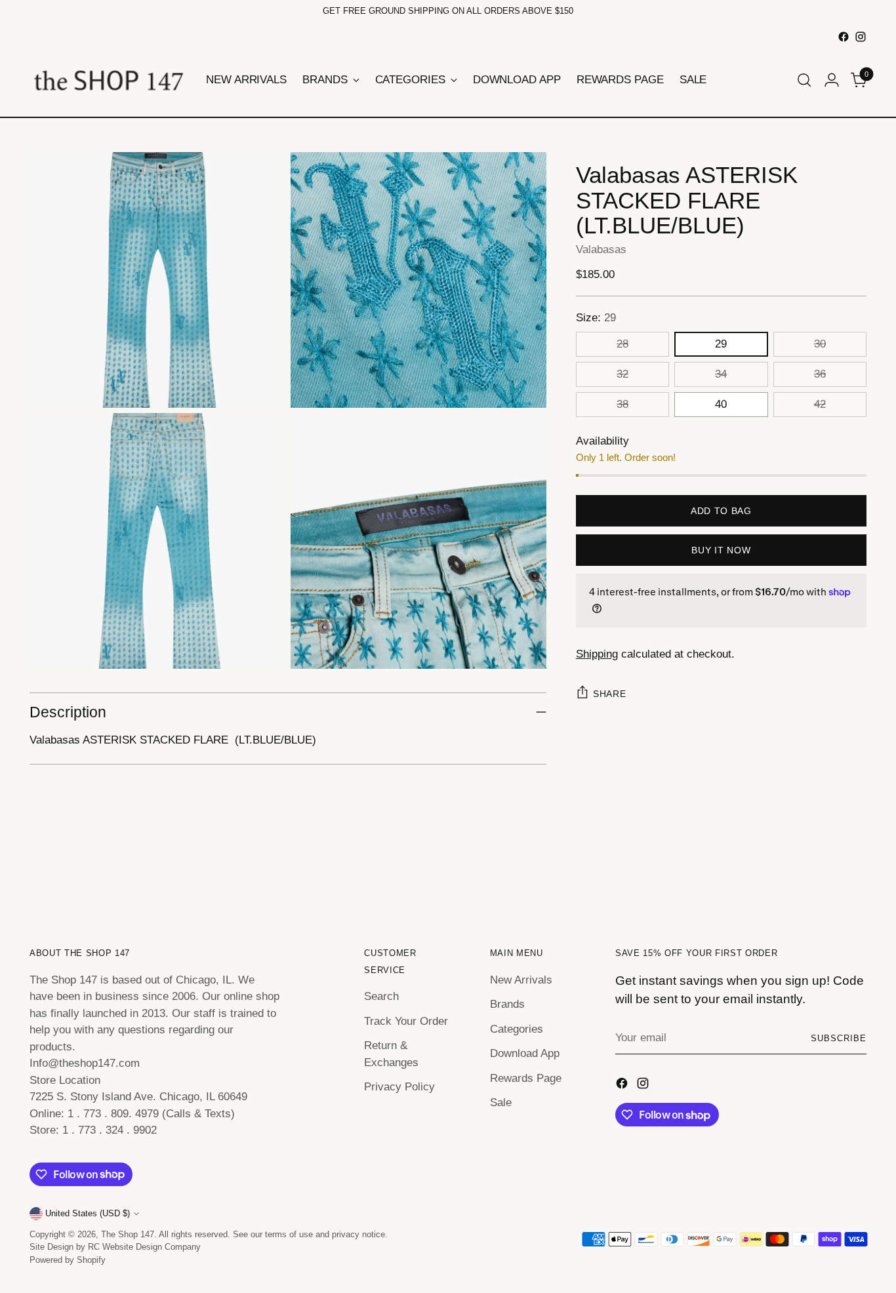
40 (721, 404)
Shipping (597, 653)
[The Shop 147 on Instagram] (860, 37)
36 (820, 374)
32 (622, 374)
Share (609, 693)
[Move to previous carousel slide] (825, 873)
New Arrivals (521, 980)
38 (622, 404)
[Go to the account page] (832, 80)
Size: (596, 317)
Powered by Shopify (68, 1260)
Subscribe (838, 1038)
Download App (525, 1053)
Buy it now (720, 550)
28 (622, 344)
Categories (516, 1029)
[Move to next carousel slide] (855, 873)
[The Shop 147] (108, 80)
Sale (501, 1102)
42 (820, 404)
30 (820, 344)
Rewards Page (525, 1078)
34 (721, 374)
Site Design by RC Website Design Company (115, 1247)
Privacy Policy (399, 1087)
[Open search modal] (804, 80)
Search (381, 996)
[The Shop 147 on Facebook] (843, 37)
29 (721, 344)
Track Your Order (406, 1021)
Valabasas (601, 249)
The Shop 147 (127, 1234)
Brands (507, 1004)
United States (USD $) (87, 1213)
